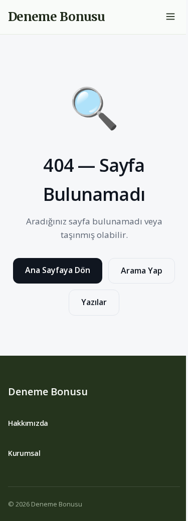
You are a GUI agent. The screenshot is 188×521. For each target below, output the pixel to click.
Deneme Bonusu (48, 391)
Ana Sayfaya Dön (57, 270)
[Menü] (170, 17)
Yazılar (94, 302)
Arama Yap (141, 270)
